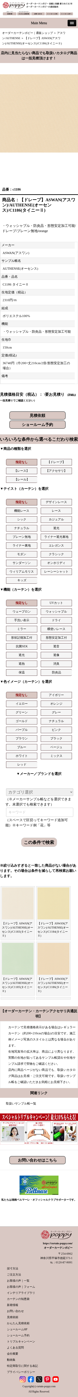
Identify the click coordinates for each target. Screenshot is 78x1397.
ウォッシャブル (56, 611)
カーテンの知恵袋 (18, 1299)
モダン (21, 554)
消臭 (56, 663)
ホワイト (22, 755)
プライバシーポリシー (21, 1372)
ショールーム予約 (37, 424)
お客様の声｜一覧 (18, 1280)
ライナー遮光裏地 (56, 536)
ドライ (56, 620)
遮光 (56, 528)
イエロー (22, 703)
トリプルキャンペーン (21, 1341)
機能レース (21, 510)
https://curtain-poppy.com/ (58, 1243)
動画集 (11, 1359)
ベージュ (56, 747)
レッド (21, 764)
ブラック (56, 738)
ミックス (56, 755)
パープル (22, 729)
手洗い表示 (21, 620)
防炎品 (56, 672)
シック (21, 519)
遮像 (56, 655)
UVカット (56, 603)
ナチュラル (21, 528)
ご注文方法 (14, 1274)
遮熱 (22, 663)
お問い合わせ (15, 1311)
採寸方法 (12, 1268)
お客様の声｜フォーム (21, 1286)
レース (56, 510)
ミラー (21, 629)
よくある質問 (15, 1347)
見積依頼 (37, 415)
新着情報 (12, 1305)
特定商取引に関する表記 (22, 1365)
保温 (22, 672)
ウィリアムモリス (22, 571)
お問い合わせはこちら (37, 1160)
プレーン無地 (22, 536)
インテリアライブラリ (21, 1292)
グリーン (22, 712)
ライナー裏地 (22, 545)
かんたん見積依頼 (18, 1323)
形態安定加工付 (56, 637)
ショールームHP (17, 1329)
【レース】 (21, 470)
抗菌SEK (22, 646)
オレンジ (56, 703)
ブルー (21, 747)
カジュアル (56, 519)
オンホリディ (56, 563)
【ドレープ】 (56, 462)
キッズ (21, 580)
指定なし (22, 462)
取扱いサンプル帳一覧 (21, 1103)
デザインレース (56, 502)
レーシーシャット (56, 571)
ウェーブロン (22, 611)
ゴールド (22, 721)
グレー (56, 712)
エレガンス (56, 545)
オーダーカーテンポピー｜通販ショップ (27, 33)
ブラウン (22, 738)
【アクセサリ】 (56, 470)
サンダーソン (22, 563)
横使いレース (56, 629)
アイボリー (56, 695)
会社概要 (12, 1353)
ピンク (56, 729)
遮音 (56, 646)
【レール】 (21, 479)
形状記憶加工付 (21, 637)
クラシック (56, 554)
